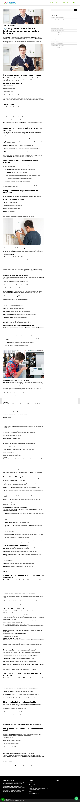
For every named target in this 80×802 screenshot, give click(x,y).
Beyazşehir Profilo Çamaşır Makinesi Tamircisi (57, 26)
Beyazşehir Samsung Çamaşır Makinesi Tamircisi (57, 23)
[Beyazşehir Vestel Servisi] (1, 401)
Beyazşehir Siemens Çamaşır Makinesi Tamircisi (57, 21)
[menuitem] (52, 2)
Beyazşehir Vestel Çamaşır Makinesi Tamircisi (57, 17)
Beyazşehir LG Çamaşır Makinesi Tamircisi (57, 28)
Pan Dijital (22, 800)
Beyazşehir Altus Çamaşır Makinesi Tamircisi (57, 39)
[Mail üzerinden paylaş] (40, 765)
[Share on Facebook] (7, 765)
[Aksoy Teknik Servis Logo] (9, 2)
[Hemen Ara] (3, 799)
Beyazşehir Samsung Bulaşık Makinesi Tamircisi (57, 47)
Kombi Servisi (13, 75)
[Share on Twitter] (15, 765)
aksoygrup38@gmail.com (34, 793)
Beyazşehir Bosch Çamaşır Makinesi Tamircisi (57, 32)
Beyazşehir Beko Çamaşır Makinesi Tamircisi (57, 34)
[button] (76, 798)
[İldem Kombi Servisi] (23, 16)
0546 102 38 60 (32, 784)
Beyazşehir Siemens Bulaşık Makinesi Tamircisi (57, 45)
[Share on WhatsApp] (24, 765)
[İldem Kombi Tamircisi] (79, 401)
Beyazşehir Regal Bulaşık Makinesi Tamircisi (57, 43)
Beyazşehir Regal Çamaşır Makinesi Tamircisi (57, 19)
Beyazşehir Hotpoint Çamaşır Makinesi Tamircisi (57, 30)
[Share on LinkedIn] (32, 765)
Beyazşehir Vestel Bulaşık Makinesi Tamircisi (57, 41)
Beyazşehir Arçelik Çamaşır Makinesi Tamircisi (57, 36)
